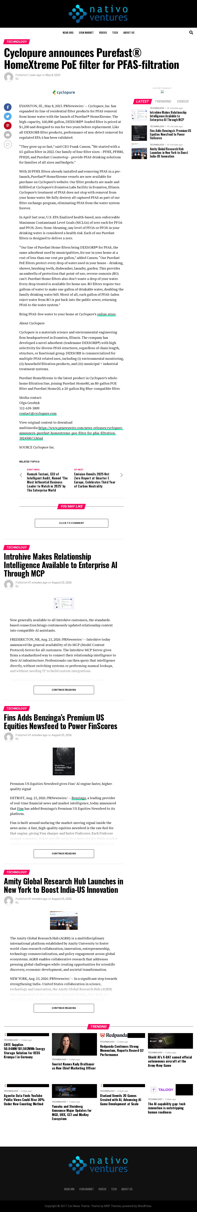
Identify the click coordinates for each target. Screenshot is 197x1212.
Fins (20, 808)
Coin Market (86, 32)
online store (106, 314)
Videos (103, 32)
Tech (115, 32)
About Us (128, 32)
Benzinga (79, 798)
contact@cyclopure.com (38, 413)
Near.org (68, 32)
